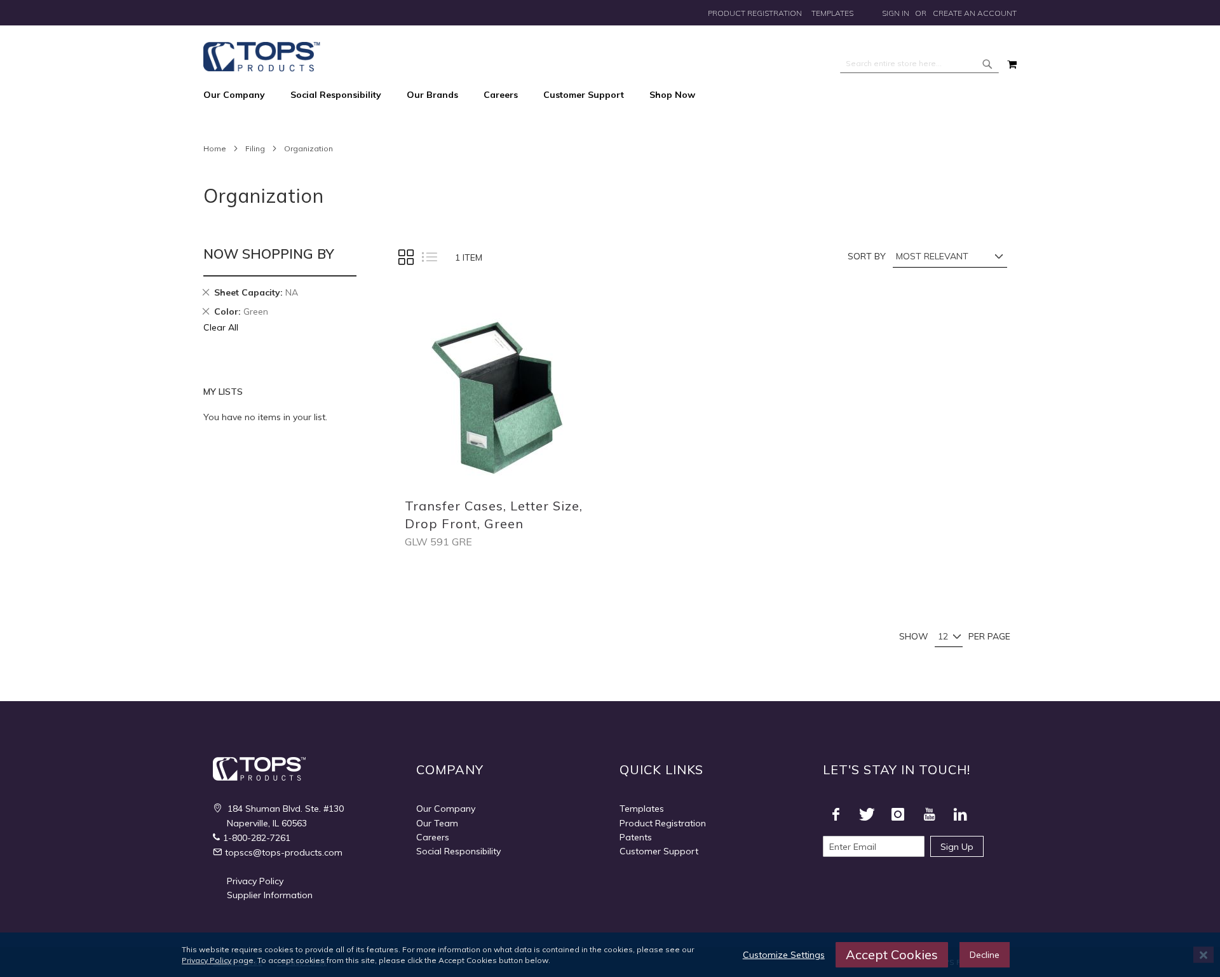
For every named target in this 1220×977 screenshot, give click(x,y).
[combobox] (919, 63)
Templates (832, 13)
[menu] (610, 95)
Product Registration (755, 13)
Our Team (437, 823)
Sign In (895, 13)
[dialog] (610, 955)
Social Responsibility (458, 851)
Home (214, 148)
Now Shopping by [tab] (268, 253)
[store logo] (261, 57)
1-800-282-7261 (256, 838)
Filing (255, 148)
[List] (429, 257)
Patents (636, 837)
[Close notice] (1203, 955)
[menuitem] (240, 95)
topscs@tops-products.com (283, 852)
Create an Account (975, 13)
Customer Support (659, 851)
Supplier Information (270, 895)
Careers (432, 837)
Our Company (445, 808)
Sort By (867, 256)
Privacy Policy (255, 881)
